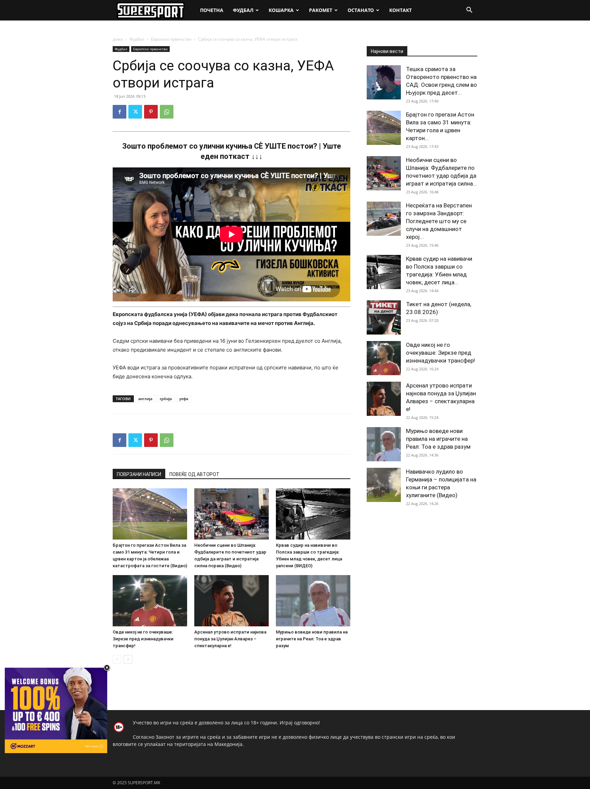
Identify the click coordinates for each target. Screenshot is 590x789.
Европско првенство (171, 39)
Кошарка (281, 10)
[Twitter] (135, 112)
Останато (361, 10)
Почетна (211, 10)
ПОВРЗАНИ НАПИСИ (139, 474)
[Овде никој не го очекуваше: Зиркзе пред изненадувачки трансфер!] (150, 600)
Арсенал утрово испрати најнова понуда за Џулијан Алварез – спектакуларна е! (230, 638)
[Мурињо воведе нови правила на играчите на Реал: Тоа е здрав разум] (313, 600)
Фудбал (243, 10)
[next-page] (128, 659)
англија (145, 398)
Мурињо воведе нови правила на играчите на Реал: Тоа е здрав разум (312, 638)
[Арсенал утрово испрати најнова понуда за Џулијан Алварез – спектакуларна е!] (231, 600)
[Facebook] (119, 112)
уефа (183, 398)
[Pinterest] (151, 112)
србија (166, 398)
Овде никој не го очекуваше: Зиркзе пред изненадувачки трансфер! (143, 638)
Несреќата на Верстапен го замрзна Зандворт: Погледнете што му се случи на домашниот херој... (439, 221)
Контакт (400, 10)
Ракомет (320, 10)
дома (118, 39)
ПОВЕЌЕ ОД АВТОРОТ (194, 474)
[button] (469, 11)
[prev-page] (117, 659)
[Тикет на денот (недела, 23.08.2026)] (384, 317)
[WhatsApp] (166, 112)
